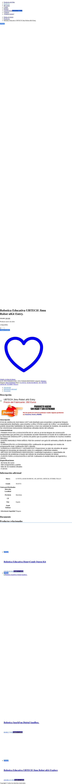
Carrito (6, 7)
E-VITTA (23, 382)
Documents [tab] (7, 391)
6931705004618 (10, 382)
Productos (7, 4)
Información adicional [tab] (10, 389)
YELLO (15, 384)
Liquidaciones (8, 10)
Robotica (43, 381)
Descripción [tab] (7, 387)
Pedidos (6, 9)
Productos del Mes (9, 2)
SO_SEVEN (42, 382)
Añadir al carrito (5, 330)
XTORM (9, 384)
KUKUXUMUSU (32, 382)
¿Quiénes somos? (9, 14)
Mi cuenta (7, 5)
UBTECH (3, 384)
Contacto (6, 12)
